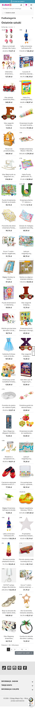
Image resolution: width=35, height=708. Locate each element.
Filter (33, 350)
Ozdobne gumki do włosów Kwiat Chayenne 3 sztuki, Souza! (26, 406)
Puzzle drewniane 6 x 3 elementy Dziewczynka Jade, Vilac (9, 304)
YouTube (9, 668)
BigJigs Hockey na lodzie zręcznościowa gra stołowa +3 (8, 278)
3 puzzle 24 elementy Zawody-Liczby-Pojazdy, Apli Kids (26, 73)
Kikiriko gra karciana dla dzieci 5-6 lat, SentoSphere (8, 329)
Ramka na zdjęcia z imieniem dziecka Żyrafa (26, 278)
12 (22, 649)
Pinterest (20, 668)
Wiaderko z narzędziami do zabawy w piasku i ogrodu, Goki (8, 458)
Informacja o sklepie (10, 689)
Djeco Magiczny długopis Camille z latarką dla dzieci (8, 432)
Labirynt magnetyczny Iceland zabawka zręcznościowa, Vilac (26, 252)
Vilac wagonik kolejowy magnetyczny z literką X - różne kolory (26, 355)
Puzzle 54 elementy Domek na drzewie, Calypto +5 (9, 201)
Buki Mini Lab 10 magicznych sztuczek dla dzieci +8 (26, 381)
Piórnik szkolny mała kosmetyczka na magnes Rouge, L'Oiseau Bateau (26, 560)
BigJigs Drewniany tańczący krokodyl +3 (8, 509)
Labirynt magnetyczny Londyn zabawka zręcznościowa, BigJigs (26, 458)
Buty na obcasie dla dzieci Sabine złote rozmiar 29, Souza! (9, 612)
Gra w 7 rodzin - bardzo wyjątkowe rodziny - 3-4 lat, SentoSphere (8, 252)
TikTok (4, 668)
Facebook (25, 668)
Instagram (14, 668)
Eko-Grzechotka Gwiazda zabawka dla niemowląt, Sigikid (26, 612)
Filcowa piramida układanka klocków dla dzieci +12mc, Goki (9, 560)
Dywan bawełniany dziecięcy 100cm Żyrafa (26, 509)
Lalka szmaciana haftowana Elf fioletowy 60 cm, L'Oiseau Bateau (8, 535)
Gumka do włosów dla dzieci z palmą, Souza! (26, 637)
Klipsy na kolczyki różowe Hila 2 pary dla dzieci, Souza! (8, 47)
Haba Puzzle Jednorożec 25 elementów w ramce (26, 176)
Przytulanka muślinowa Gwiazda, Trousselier (26, 535)
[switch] (31, 705)
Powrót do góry (24, 653)
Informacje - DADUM (9, 681)
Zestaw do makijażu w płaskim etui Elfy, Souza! (26, 227)
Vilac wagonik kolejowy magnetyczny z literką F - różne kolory (8, 124)
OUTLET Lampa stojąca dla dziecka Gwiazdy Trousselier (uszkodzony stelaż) (9, 586)
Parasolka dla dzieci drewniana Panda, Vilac (9, 227)
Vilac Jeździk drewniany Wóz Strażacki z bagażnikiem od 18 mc (8, 99)
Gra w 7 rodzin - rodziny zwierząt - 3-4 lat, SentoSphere (26, 586)
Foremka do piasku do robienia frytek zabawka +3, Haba (8, 406)
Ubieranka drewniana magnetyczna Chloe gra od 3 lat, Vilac (9, 73)
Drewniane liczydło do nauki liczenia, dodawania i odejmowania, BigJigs (26, 124)
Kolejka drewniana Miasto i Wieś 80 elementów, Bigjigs (26, 150)
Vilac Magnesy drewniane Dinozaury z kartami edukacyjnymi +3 (9, 637)
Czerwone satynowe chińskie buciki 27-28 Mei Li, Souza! (8, 483)
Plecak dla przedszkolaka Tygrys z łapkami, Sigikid (9, 150)
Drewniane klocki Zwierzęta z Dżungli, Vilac (26, 329)
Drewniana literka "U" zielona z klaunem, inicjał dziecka (26, 201)
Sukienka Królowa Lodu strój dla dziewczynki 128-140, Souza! (8, 355)
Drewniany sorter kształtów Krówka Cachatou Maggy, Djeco (8, 381)
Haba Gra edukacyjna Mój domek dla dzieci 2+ (26, 99)
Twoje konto (6, 685)
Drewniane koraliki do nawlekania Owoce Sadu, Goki (26, 432)
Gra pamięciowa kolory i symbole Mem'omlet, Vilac (26, 483)
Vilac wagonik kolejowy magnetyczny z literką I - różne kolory (26, 304)
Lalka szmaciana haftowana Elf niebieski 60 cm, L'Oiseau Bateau (26, 47)
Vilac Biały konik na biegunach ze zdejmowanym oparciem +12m (8, 176)
